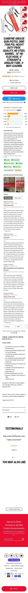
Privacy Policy (14, 570)
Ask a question (5, 410)
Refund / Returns (18, 568)
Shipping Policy (9, 568)
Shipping (9, 72)
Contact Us (6, 565)
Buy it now (14, 93)
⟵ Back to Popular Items (14, 509)
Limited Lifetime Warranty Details (14, 563)
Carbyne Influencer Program (17, 565)
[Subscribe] (22, 539)
